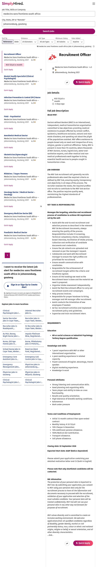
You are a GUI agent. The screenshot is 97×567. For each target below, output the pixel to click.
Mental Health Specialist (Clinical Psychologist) (19, 77)
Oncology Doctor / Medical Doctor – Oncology (19, 193)
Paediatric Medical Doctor (15, 232)
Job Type (42, 38)
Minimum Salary (62, 38)
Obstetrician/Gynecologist (15, 154)
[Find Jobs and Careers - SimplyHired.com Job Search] (12, 3)
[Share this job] (67, 82)
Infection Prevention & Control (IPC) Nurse (22, 97)
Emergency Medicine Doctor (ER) (18, 213)
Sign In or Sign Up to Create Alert (24, 286)
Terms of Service (9, 295)
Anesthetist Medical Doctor (16, 135)
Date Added (76, 38)
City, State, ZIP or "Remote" (13, 20)
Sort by (4, 38)
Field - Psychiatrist (12, 116)
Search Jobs (48, 31)
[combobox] (48, 14)
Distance (24, 38)
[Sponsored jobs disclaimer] (93, 46)
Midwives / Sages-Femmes (16, 174)
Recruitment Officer (12, 54)
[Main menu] (93, 3)
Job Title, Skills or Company (14, 10)
